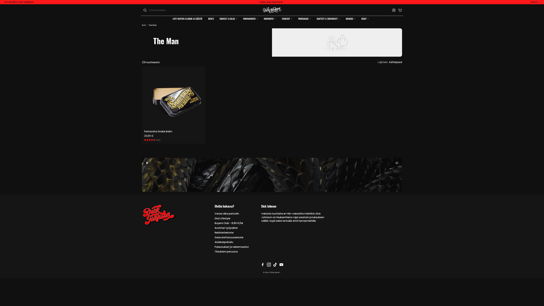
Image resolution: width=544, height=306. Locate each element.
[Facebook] (263, 265)
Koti (144, 25)
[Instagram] (269, 265)
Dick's (534, 2)
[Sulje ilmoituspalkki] (541, 2)
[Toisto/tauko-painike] (147, 163)
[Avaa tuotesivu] (173, 98)
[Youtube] (281, 265)
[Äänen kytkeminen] (397, 163)
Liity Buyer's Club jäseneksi (19, 2)
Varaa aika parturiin (270, 2)
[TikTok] (275, 265)
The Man (153, 25)
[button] (171, 10)
